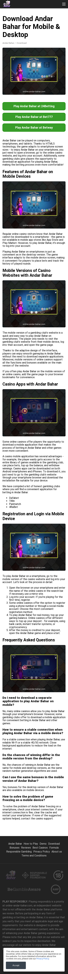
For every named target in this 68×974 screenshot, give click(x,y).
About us (56, 851)
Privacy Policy (41, 851)
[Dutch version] (23, 70)
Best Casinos (40, 847)
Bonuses (14, 847)
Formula (54, 847)
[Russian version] (31, 70)
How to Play (31, 843)
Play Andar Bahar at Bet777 (34, 117)
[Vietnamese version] (40, 70)
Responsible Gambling (19, 851)
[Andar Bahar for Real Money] (6, 4)
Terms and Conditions (34, 855)
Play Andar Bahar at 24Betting (34, 106)
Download (54, 843)
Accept (16, 965)
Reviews (26, 847)
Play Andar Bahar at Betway (34, 127)
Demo (43, 843)
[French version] (14, 70)
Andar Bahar (8, 43)
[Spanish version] (6, 70)
